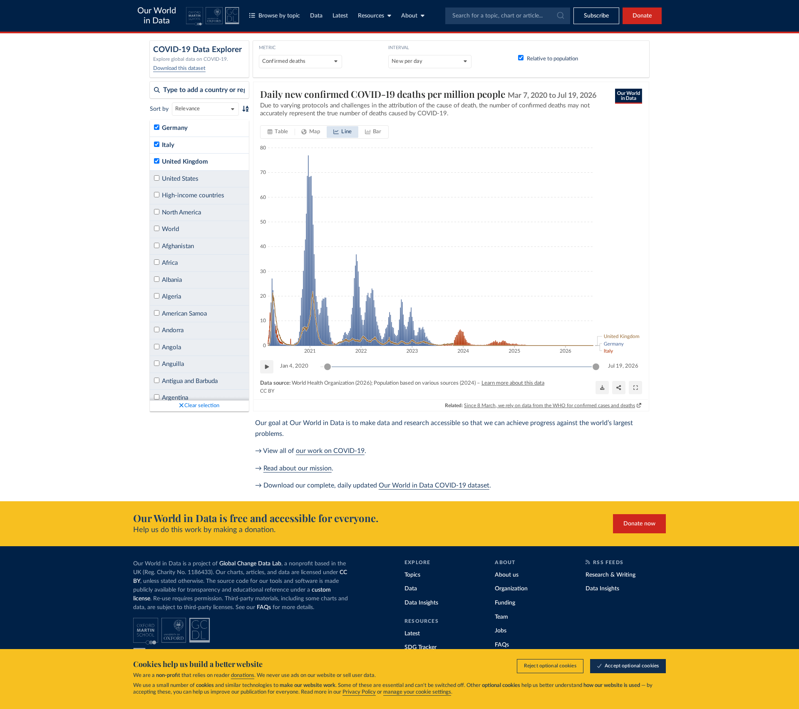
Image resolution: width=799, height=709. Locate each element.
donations (242, 675)
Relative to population (552, 59)
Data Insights (421, 603)
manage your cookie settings (417, 692)
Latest (340, 16)
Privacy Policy (359, 692)
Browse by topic (279, 16)
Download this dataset (179, 68)
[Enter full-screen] (635, 387)
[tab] (278, 132)
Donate (642, 16)
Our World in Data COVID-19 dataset (434, 485)
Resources (371, 16)
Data (316, 16)
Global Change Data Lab (250, 564)
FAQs (264, 607)
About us (507, 575)
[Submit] (560, 16)
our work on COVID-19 (330, 451)
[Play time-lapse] (266, 366)
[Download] (602, 387)
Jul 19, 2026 (623, 366)
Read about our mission (297, 468)
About (409, 16)
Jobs (500, 631)
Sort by (159, 109)
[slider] (327, 366)
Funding (505, 603)
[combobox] (507, 15)
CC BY (267, 390)
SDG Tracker (420, 647)
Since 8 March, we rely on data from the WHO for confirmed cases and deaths (549, 405)
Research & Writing (610, 575)
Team (501, 617)
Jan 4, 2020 (294, 366)
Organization (511, 589)
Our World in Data (156, 16)
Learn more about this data (512, 383)
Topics (412, 575)
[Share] (618, 387)
